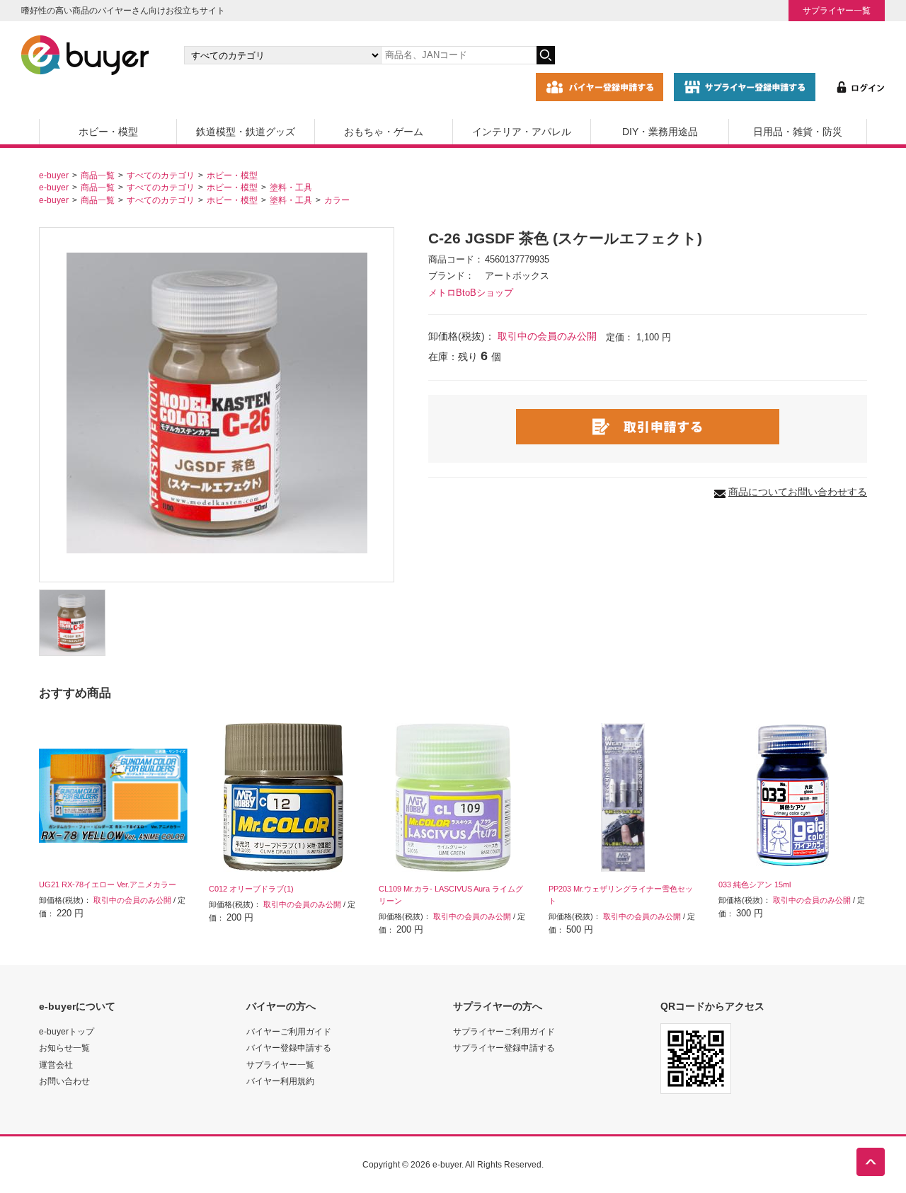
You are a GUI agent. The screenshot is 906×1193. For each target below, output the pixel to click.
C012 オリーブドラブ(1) (251, 888)
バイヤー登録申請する (288, 1047)
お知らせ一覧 (64, 1047)
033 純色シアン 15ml (754, 884)
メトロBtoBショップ (470, 293)
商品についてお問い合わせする (797, 491)
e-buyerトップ (66, 1031)
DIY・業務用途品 (660, 131)
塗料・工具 (291, 187)
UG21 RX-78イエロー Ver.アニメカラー (107, 884)
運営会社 (56, 1064)
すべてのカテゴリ (161, 175)
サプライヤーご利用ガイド (504, 1031)
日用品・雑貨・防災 (797, 131)
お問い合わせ (64, 1080)
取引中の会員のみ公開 (547, 336)
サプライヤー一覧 (837, 10)
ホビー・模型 (108, 131)
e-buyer (54, 175)
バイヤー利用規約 (280, 1080)
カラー (337, 199)
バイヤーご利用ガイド (288, 1031)
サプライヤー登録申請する (504, 1047)
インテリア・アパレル (521, 131)
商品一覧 (98, 175)
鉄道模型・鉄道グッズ (245, 131)
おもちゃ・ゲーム (383, 131)
